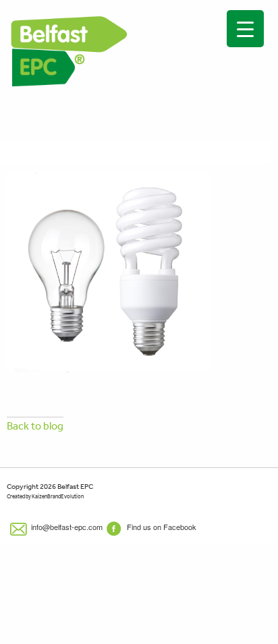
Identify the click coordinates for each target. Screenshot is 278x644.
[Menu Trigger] (245, 28)
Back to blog (35, 425)
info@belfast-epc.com (66, 526)
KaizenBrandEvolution (58, 496)
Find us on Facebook (160, 526)
